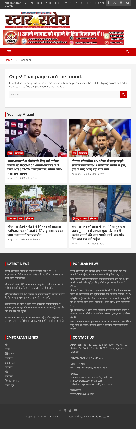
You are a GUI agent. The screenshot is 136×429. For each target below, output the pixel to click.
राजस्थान (89, 2)
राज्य (21, 218)
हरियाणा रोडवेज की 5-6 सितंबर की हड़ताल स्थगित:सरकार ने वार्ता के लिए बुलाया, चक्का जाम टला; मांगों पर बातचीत (35, 230)
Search (123, 94)
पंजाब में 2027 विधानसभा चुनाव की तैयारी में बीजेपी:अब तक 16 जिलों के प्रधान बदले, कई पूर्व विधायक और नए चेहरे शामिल (100, 292)
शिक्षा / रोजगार (12, 380)
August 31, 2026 (16, 178)
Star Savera (34, 178)
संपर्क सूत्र (9, 385)
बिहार (57, 2)
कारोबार (8, 367)
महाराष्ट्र (79, 2)
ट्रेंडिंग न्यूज (19, 153)
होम (6, 344)
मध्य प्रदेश (68, 2)
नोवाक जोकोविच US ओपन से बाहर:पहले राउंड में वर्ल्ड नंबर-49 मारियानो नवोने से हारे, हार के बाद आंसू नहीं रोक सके (99, 165)
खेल (10, 153)
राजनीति (9, 358)
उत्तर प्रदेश (29, 2)
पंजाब (48, 2)
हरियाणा (101, 2)
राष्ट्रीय (7, 349)
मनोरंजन (9, 376)
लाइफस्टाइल (10, 362)
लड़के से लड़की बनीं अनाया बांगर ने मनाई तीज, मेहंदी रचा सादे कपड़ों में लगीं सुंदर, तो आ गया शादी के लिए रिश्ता (98, 272)
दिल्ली (39, 2)
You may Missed (20, 114)
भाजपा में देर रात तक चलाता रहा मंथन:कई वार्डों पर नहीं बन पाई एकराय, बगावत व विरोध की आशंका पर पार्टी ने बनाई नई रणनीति (34, 319)
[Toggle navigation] (9, 52)
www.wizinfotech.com (96, 416)
